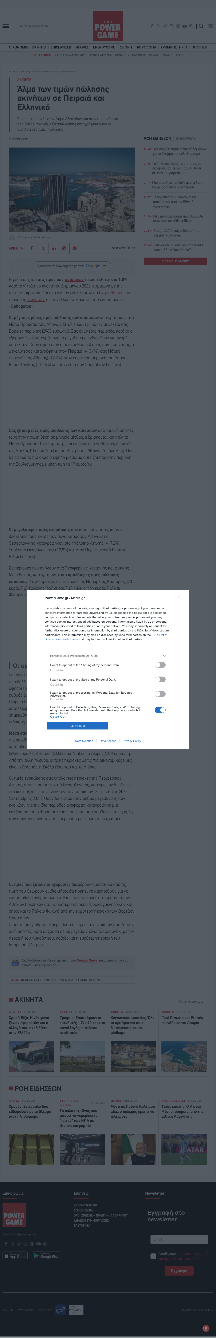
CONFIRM (77, 726)
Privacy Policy (132, 741)
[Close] (181, 598)
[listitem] (108, 655)
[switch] (160, 665)
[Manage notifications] (206, 1328)
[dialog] (108, 669)
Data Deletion (84, 741)
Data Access (108, 741)
